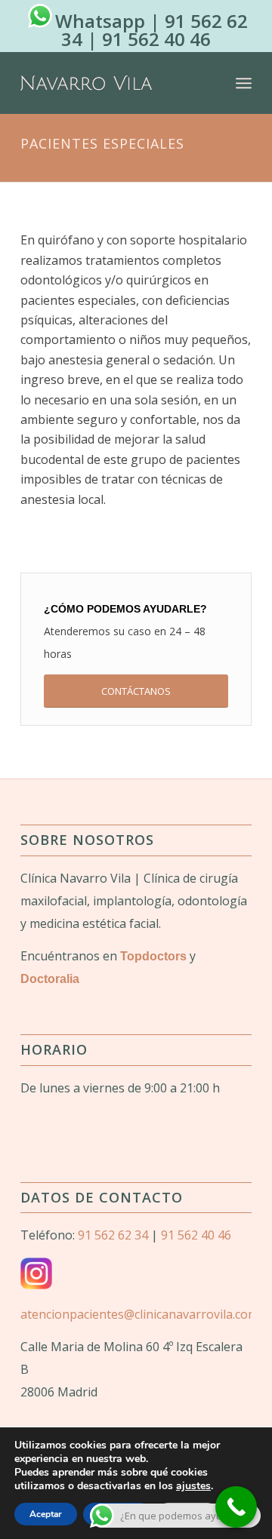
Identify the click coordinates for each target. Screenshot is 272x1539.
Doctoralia (49, 978)
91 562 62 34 (113, 1235)
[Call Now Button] (236, 1507)
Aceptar (45, 1514)
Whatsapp (100, 20)
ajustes (193, 1486)
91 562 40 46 (156, 38)
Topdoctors (153, 956)
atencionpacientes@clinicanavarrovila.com (139, 1314)
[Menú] (244, 83)
